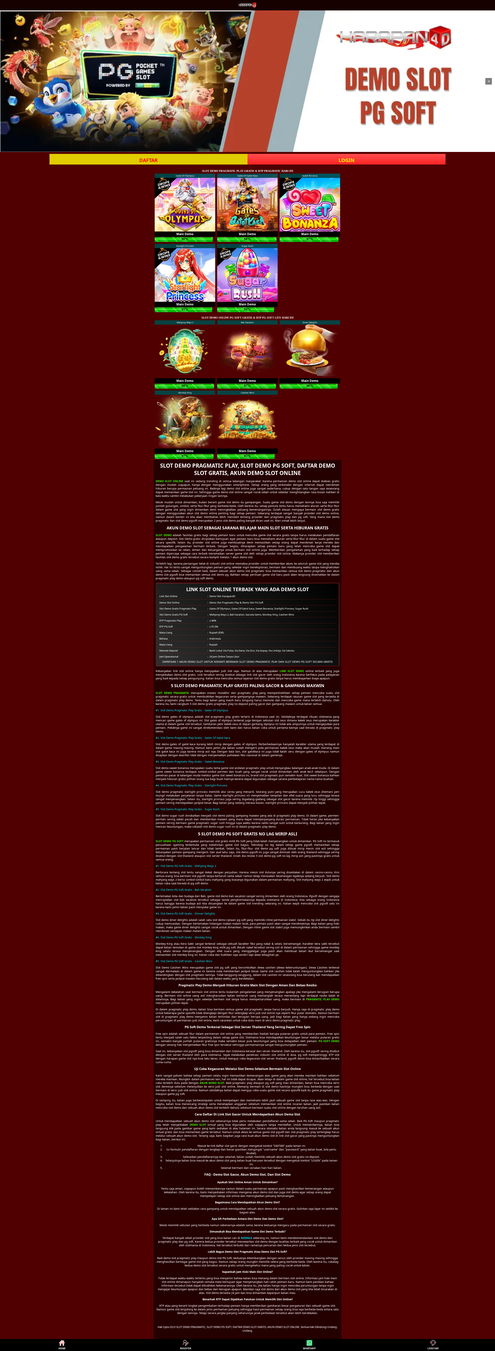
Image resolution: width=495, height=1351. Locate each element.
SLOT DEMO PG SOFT (169, 841)
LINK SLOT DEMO (292, 671)
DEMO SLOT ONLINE (169, 481)
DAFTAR (148, 160)
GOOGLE (246, 1238)
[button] (6, 81)
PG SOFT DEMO (329, 1041)
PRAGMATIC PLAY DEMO (322, 999)
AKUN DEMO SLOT (212, 1083)
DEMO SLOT (198, 1124)
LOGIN (346, 160)
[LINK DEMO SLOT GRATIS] (247, 81)
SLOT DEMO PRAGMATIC (172, 693)
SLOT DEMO (164, 535)
